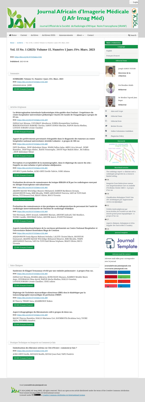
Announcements (66, 35)
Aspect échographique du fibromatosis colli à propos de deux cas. (43, 312)
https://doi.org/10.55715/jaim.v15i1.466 (32, 298)
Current (24, 35)
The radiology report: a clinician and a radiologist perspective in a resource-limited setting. (121, 173)
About (79, 35)
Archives (34, 35)
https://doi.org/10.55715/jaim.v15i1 (28, 57)
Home (14, 35)
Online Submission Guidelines (122, 131)
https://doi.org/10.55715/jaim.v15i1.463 (32, 211)
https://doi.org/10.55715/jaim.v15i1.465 (32, 273)
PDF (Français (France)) (24, 89)
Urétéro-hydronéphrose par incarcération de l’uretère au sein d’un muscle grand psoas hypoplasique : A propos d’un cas (120, 212)
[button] (111, 272)
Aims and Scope (117, 111)
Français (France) (113, 56)
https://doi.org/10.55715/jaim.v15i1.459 (32, 120)
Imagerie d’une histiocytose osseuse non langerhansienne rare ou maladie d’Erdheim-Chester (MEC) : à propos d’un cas (120, 186)
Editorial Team (116, 116)
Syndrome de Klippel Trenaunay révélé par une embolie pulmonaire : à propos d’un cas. (53, 271)
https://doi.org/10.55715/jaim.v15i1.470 (32, 351)
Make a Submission (113, 43)
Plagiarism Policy (117, 136)
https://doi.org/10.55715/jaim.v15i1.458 (32, 82)
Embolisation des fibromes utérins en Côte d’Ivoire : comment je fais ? (45, 348)
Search (133, 35)
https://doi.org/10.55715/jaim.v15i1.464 (32, 233)
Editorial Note (116, 121)
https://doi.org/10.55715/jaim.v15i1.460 (32, 144)
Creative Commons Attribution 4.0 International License (64, 395)
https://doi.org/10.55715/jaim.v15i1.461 (32, 168)
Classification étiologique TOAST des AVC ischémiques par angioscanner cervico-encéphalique (120, 199)
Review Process (116, 126)
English (109, 51)
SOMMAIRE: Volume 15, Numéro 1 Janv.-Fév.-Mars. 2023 (38, 79)
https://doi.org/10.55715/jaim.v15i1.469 (32, 315)
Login (135, 2)
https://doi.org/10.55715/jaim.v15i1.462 (32, 187)
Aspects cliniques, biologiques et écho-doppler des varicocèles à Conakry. (120, 224)
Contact (90, 35)
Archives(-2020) (48, 35)
